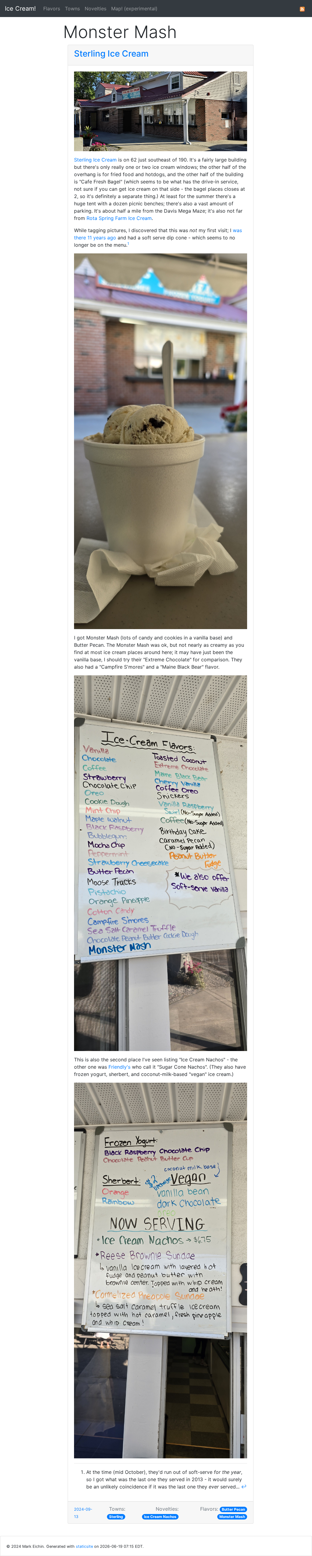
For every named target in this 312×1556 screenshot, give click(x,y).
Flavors (51, 8)
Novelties (95, 8)
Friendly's (119, 1067)
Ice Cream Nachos (160, 1516)
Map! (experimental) (134, 8)
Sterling (116, 1516)
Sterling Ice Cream (111, 53)
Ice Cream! (20, 8)
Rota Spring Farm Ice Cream (119, 218)
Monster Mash (232, 1516)
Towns (72, 8)
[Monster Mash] (302, 8)
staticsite (84, 1546)
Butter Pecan (233, 1509)
